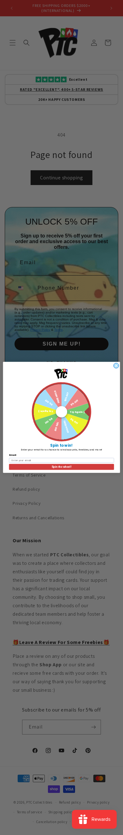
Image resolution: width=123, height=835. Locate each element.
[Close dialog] (116, 365)
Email (12, 455)
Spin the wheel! (62, 467)
